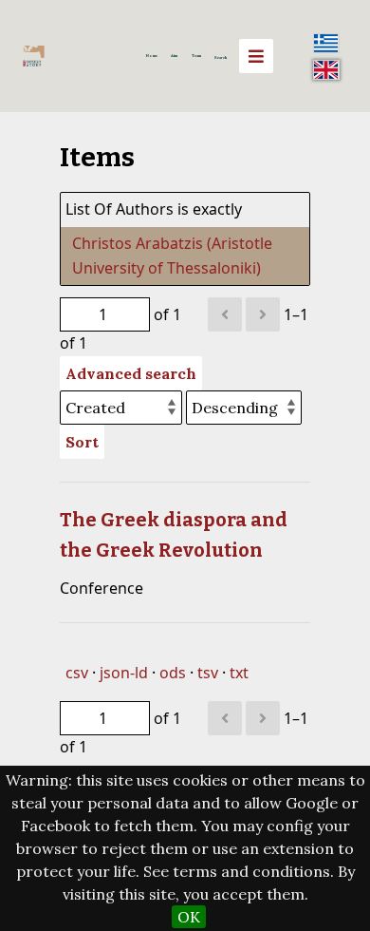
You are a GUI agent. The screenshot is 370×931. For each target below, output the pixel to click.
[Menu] (256, 56)
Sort (82, 441)
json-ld (124, 672)
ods (172, 672)
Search (220, 57)
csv (76, 672)
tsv (207, 672)
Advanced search (130, 373)
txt (239, 672)
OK (188, 916)
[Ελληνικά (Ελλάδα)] (326, 42)
